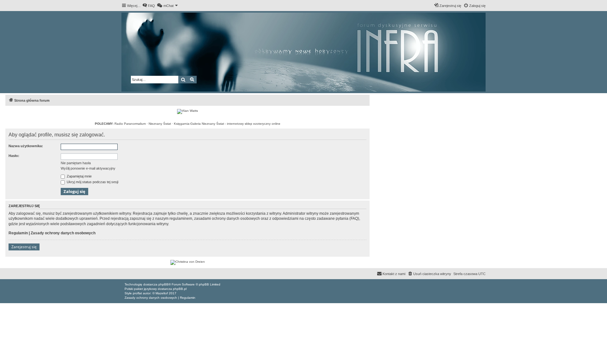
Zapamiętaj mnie (79, 176)
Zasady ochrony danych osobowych (63, 233)
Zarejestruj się (24, 246)
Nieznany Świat (160, 123)
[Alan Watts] (187, 111)
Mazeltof (162, 293)
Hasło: (14, 156)
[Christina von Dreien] (187, 262)
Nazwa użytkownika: (26, 146)
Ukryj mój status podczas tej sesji (92, 182)
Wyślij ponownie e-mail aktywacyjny (88, 168)
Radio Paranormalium (130, 123)
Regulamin (18, 233)
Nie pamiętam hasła (76, 163)
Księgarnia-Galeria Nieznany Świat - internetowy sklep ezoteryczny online (227, 123)
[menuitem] (148, 5)
